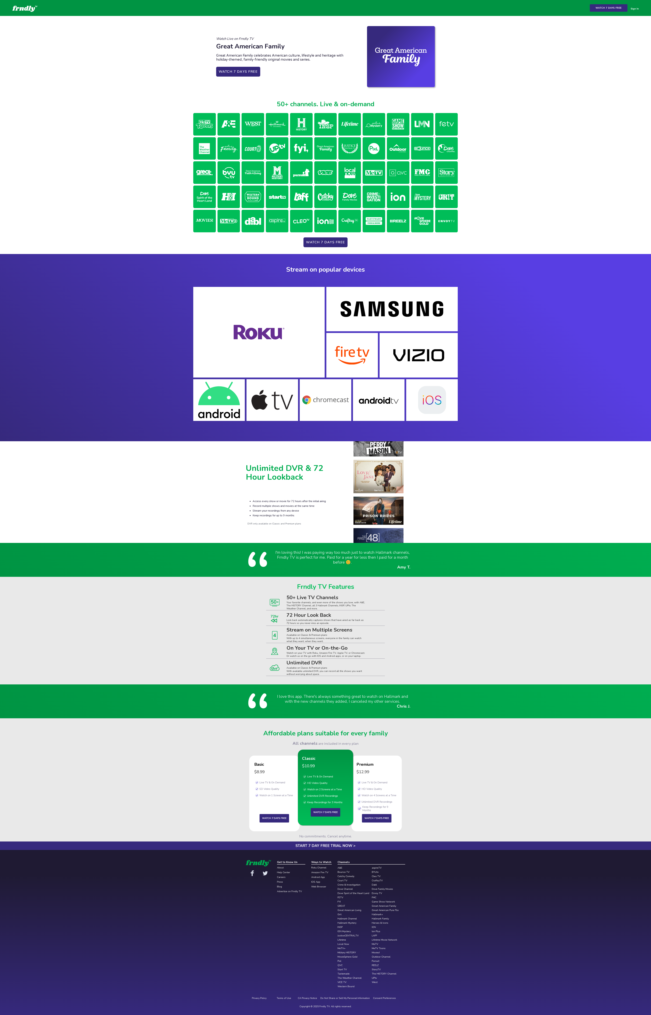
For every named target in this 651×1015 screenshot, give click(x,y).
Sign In (635, 8)
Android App (318, 877)
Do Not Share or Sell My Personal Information (345, 998)
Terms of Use (284, 998)
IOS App (315, 882)
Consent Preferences (384, 998)
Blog (279, 886)
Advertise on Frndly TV (289, 891)
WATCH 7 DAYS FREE (609, 7)
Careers (281, 877)
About (280, 867)
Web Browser (318, 886)
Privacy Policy (259, 998)
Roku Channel (318, 867)
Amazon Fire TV (319, 872)
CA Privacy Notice (307, 998)
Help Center (283, 872)
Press (280, 882)
